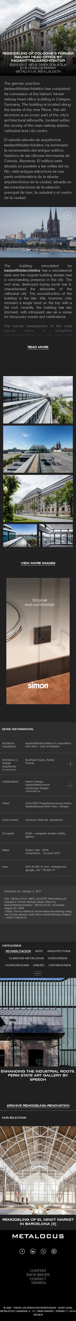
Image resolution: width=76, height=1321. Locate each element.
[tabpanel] (38, 1043)
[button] (7, 1042)
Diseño (39, 965)
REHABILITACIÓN (18, 951)
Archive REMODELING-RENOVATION (38, 1106)
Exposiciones (60, 965)
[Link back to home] (38, 1239)
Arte (39, 951)
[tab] (18, 951)
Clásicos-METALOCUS (26, 958)
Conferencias (17, 965)
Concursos (57, 958)
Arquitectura (59, 951)
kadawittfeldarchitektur (22, 270)
